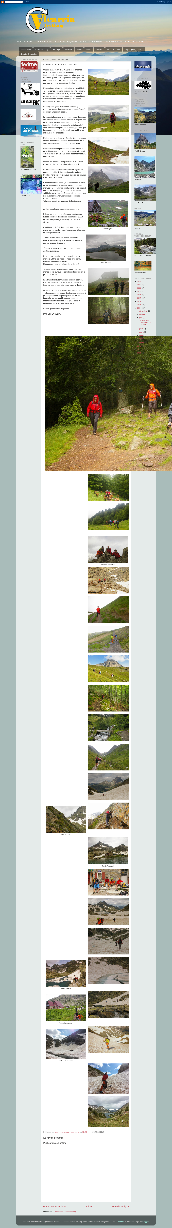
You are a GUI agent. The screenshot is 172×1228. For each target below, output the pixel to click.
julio (141, 317)
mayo (141, 332)
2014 (139, 308)
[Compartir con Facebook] (100, 1132)
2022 (139, 288)
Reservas (68, 49)
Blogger (145, 1222)
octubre (142, 314)
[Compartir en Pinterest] (103, 1132)
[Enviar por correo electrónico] (93, 1132)
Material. (99, 49)
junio (141, 329)
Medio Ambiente (113, 49)
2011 (139, 353)
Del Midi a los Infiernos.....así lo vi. (145, 322)
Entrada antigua (120, 1206)
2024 (139, 285)
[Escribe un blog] (96, 1132)
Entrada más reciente (54, 1206)
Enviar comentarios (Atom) (65, 1212)
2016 (139, 301)
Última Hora (26, 49)
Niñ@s (88, 49)
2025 (139, 281)
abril (141, 335)
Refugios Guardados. (29, 54)
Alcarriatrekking (41, 49)
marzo (142, 339)
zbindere (120, 1222)
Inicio (89, 1206)
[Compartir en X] (98, 1132)
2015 (139, 305)
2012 (139, 349)
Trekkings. (56, 49)
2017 (139, 298)
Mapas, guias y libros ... (134, 49)
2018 (139, 295)
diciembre (143, 311)
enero (141, 342)
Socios (79, 49)
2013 (139, 346)
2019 (139, 291)
